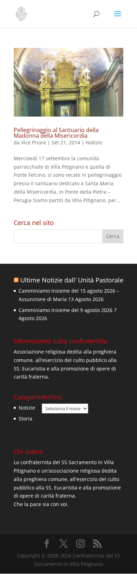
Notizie (94, 142)
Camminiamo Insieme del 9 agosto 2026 (65, 310)
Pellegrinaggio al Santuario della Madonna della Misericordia (56, 132)
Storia (25, 418)
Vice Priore (33, 142)
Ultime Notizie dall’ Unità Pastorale (71, 280)
